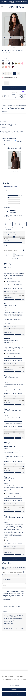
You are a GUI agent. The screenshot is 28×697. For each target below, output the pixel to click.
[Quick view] (9, 167)
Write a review (19, 50)
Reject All (14, 689)
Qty (2, 83)
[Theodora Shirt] (14, 160)
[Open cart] (26, 7)
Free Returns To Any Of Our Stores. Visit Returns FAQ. (14, 2)
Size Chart (23, 69)
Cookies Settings (14, 685)
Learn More (14, 92)
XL (18, 73)
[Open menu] (2, 7)
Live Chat (19, 141)
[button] (14, 29)
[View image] (24, 43)
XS (3, 73)
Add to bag (14, 87)
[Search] (23, 7)
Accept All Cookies (14, 694)
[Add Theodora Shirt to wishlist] (25, 52)
